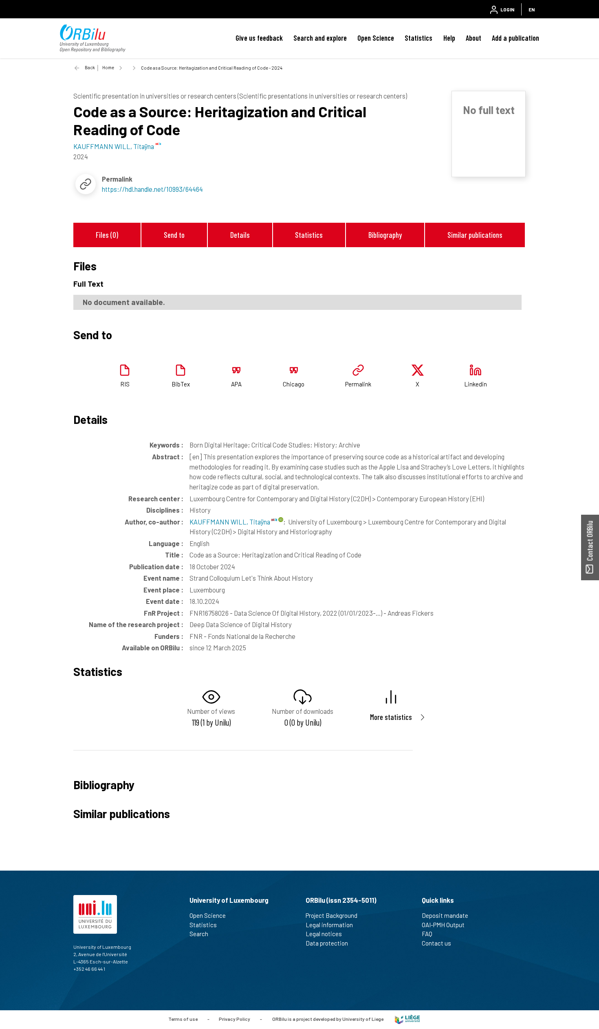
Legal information (329, 924)
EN (532, 9)
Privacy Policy (234, 1019)
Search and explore (320, 37)
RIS (125, 384)
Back (90, 67)
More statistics (391, 717)
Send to (174, 234)
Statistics (418, 37)
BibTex (181, 384)
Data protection (327, 943)
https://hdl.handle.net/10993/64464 (152, 189)
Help (449, 37)
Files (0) (107, 234)
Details (240, 234)
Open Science (375, 37)
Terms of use (183, 1019)
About (473, 37)
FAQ (427, 933)
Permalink (358, 384)
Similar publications (474, 234)
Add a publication (515, 37)
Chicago (293, 384)
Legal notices (324, 933)
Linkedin (475, 384)
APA (236, 384)
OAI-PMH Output (443, 924)
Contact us (436, 943)
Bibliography (385, 234)
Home (108, 67)
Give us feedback (259, 37)
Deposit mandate (445, 915)
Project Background (331, 915)
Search (198, 933)
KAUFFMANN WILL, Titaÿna (230, 522)
